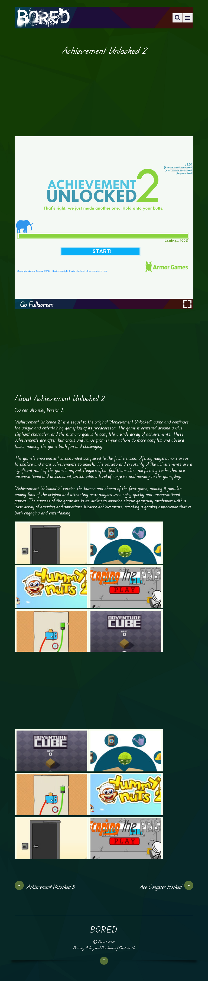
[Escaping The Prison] (126, 586)
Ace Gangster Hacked (165, 886)
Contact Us (127, 947)
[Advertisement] (104, 96)
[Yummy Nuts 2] (52, 586)
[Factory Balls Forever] (126, 543)
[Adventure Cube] (126, 630)
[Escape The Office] (52, 543)
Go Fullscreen (37, 304)
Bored (102, 941)
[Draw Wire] (52, 630)
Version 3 (55, 410)
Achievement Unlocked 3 (46, 886)
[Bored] (43, 23)
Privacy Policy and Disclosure (94, 947)
